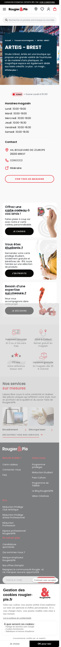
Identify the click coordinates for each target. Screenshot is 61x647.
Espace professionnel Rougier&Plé (14, 532)
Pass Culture (39, 477)
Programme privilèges (38, 466)
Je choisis (19, 231)
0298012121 (16, 160)
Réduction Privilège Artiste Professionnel (14, 516)
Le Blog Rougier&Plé (42, 490)
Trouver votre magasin (24, 40)
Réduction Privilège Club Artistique (13, 508)
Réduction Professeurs (9, 524)
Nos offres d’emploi (13, 565)
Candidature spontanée (9, 546)
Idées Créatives (40, 496)
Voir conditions (47, 2)
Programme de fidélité (40, 484)
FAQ (5, 475)
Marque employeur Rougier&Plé (13, 559)
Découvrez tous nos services (21, 435)
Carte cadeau (10, 464)
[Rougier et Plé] (15, 448)
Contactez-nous (12, 469)
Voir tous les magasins (29, 179)
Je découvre (19, 310)
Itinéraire (16, 168)
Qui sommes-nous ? (14, 552)
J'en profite (19, 273)
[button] (36, 10)
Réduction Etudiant (42, 472)
